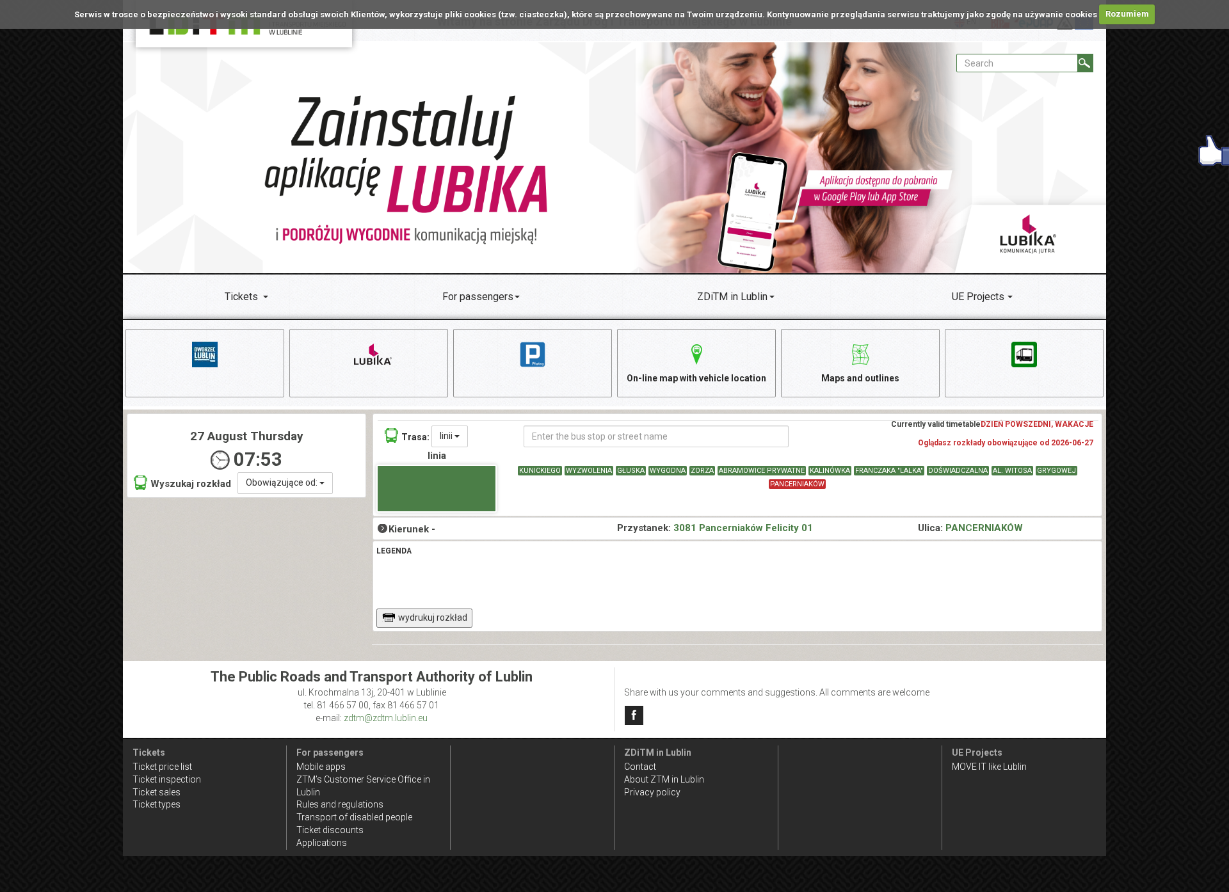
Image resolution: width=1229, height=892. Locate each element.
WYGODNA (668, 470)
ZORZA (702, 470)
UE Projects (978, 297)
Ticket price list (162, 766)
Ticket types (157, 804)
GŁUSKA (631, 470)
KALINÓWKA (830, 470)
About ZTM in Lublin (664, 779)
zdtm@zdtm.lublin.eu (386, 718)
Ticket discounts (330, 830)
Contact (640, 766)
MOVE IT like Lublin (989, 766)
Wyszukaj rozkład (190, 484)
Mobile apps (321, 766)
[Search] (1085, 63)
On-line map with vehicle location (696, 378)
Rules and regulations (339, 804)
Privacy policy (652, 792)
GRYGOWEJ (1056, 470)
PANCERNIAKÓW (797, 484)
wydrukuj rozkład (432, 617)
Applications (321, 843)
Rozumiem (1127, 14)
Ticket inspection (167, 779)
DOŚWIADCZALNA (958, 470)
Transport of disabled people (354, 817)
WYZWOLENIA (589, 470)
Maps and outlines (860, 378)
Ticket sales (157, 792)
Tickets (241, 297)
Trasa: (415, 437)
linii (447, 436)
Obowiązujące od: (282, 482)
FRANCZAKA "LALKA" (889, 470)
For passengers (477, 297)
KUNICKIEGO (540, 470)
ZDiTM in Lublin (732, 297)
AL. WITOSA (1012, 470)
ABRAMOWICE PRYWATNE (762, 470)
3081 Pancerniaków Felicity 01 (743, 528)
